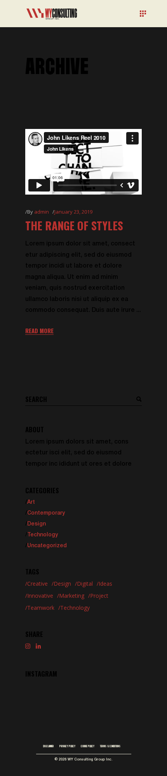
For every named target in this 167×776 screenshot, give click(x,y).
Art (31, 502)
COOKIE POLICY (87, 746)
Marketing (71, 595)
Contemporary (46, 513)
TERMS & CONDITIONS (110, 746)
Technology (42, 535)
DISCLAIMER (48, 746)
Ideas (105, 583)
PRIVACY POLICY (67, 746)
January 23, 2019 (73, 211)
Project (99, 595)
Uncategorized (47, 545)
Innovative (40, 595)
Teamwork (40, 607)
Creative (37, 583)
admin (41, 211)
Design (36, 524)
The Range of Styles (74, 225)
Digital (85, 583)
